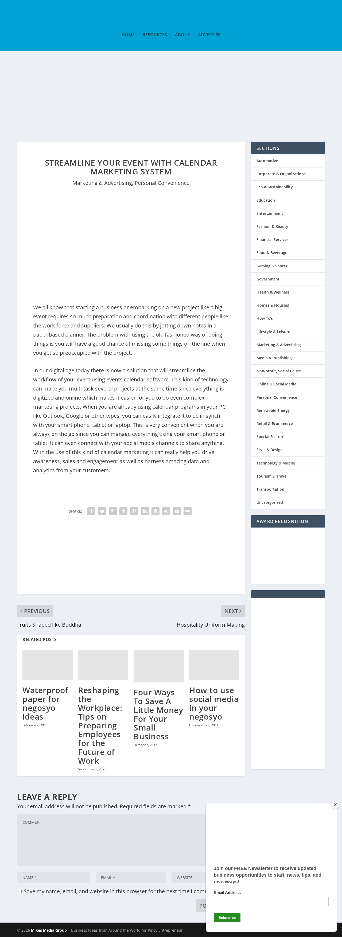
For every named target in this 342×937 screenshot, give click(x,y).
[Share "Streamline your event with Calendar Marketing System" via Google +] (112, 511)
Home (128, 35)
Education (265, 200)
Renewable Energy (273, 410)
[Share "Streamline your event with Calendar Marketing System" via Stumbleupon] (166, 511)
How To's (264, 318)
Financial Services (272, 239)
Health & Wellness (273, 292)
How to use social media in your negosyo (214, 703)
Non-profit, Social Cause (278, 370)
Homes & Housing (272, 305)
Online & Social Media (276, 383)
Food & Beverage (271, 252)
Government (267, 279)
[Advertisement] (171, 91)
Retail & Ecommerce (274, 423)
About (182, 35)
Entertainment (269, 213)
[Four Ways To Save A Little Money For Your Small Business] (159, 666)
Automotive (267, 160)
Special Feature (270, 436)
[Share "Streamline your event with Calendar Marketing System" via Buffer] (155, 511)
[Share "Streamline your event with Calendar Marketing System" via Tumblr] (123, 511)
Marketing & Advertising (102, 182)
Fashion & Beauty (272, 226)
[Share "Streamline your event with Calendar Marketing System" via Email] (177, 511)
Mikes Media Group (49, 930)
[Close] (335, 805)
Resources (155, 35)
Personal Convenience (162, 182)
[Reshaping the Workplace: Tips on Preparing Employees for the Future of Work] (103, 665)
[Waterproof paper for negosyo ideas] (47, 665)
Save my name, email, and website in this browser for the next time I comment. (121, 891)
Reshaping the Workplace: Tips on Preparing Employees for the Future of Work (100, 725)
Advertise (209, 35)
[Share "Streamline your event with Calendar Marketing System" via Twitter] (102, 511)
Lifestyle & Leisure (273, 331)
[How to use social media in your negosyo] (214, 665)
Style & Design (269, 449)
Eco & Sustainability (274, 186)
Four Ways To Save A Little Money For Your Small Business (158, 714)
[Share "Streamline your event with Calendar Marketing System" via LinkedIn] (144, 511)
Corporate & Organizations (281, 173)
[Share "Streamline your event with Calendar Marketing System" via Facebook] (91, 511)
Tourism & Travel (271, 476)
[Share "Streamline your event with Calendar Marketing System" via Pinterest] (134, 511)
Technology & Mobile (275, 463)
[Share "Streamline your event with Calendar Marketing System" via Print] (187, 511)
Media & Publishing (274, 357)
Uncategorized (269, 502)
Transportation (270, 489)
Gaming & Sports (271, 265)
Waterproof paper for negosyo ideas (45, 703)
